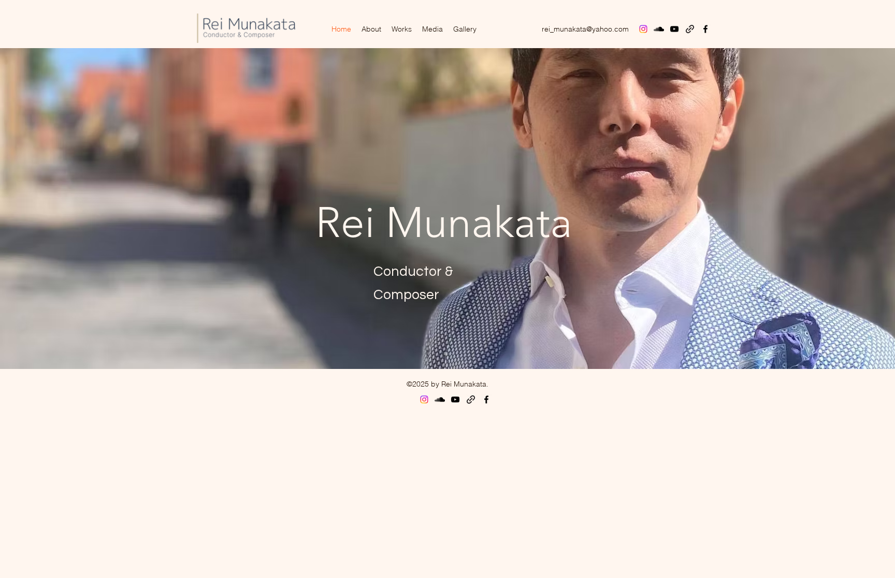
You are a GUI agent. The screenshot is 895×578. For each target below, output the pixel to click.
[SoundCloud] (659, 29)
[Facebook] (705, 29)
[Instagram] (643, 29)
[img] (246, 44)
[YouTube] (674, 29)
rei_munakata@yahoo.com (585, 29)
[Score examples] (690, 29)
